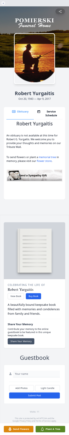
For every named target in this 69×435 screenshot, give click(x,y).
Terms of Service (43, 421)
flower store (44, 161)
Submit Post (34, 395)
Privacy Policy (25, 421)
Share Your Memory (21, 341)
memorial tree (47, 157)
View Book (15, 296)
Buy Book (33, 296)
